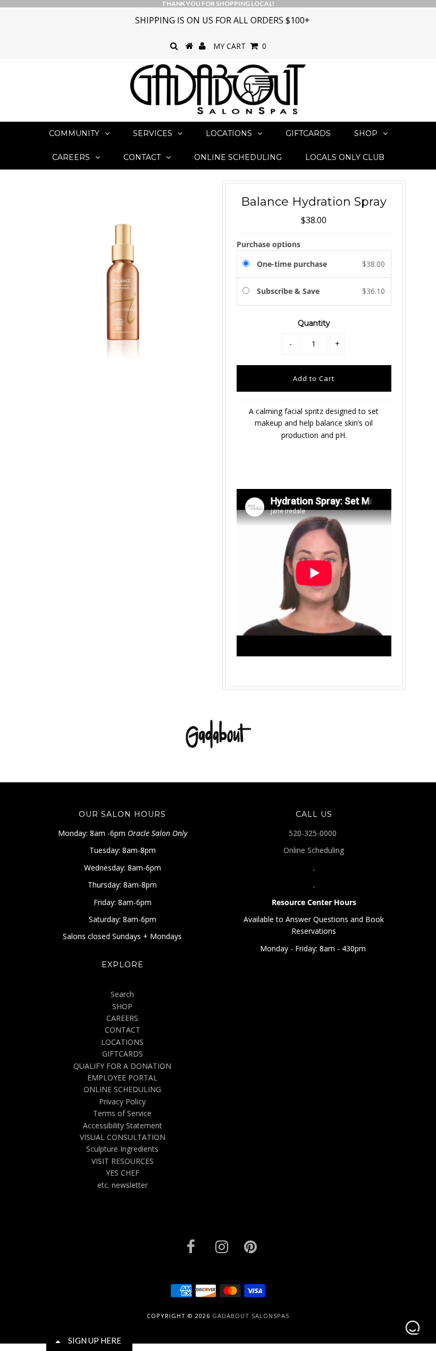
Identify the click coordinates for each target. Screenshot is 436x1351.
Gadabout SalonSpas (250, 1316)
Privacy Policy (122, 1101)
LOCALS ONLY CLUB (344, 157)
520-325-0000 (314, 833)
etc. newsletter (122, 1185)
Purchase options (268, 244)
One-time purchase (292, 264)
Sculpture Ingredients (122, 1149)
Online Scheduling (313, 850)
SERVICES (152, 133)
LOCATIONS (229, 133)
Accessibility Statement (122, 1125)
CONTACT (142, 157)
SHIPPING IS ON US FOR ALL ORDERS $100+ (222, 20)
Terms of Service (122, 1113)
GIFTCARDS (308, 133)
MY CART (239, 46)
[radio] (247, 264)
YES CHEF (122, 1173)
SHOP (366, 133)
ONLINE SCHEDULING (238, 157)
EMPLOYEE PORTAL (122, 1078)
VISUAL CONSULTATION (122, 1137)
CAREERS (71, 157)
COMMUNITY (74, 133)
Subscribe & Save (289, 291)
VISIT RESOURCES (122, 1161)
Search (122, 994)
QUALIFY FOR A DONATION (122, 1066)
